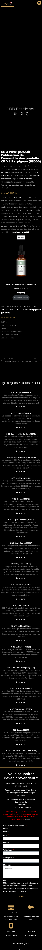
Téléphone (8, 850)
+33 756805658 (21, 804)
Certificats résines (8, 325)
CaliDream (5, 322)
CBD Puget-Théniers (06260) (21, 520)
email (27, 819)
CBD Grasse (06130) (21, 730)
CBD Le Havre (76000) (21, 647)
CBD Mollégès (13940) (21, 478)
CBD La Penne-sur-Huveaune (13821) (21, 751)
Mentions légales (21, 944)
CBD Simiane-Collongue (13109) (21, 668)
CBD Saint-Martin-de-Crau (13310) (21, 434)
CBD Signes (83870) (21, 499)
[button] (39, 3)
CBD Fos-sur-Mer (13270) (21, 709)
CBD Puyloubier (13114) (21, 564)
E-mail (6, 842)
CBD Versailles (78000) (21, 626)
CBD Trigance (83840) (21, 413)
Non (7, 831)
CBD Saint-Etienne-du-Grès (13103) (21, 457)
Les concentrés (7, 338)
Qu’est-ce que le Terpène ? (12, 332)
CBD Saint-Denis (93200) (21, 543)
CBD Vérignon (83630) (21, 392)
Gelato (3, 328)
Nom (5, 835)
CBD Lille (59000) (21, 605)
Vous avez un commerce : (14, 826)
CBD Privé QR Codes (9, 335)
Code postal (8, 857)
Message (7, 865)
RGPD (5, 880)
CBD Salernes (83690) (21, 585)
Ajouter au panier (21, 298)
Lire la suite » (21, 407)
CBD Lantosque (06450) (21, 688)
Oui (6, 828)
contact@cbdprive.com (21, 807)
